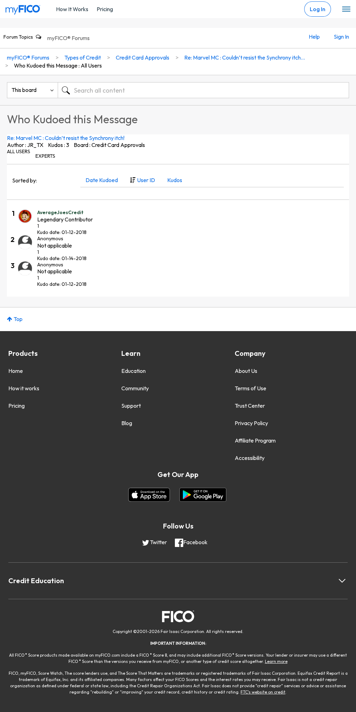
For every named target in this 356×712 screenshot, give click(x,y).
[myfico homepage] (23, 8)
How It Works (72, 9)
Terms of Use (250, 388)
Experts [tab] (45, 156)
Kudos (174, 180)
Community (135, 388)
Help (314, 36)
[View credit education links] (342, 580)
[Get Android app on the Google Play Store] (203, 494)
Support (131, 405)
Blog (126, 423)
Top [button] (18, 318)
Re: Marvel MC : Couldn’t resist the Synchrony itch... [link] (244, 57)
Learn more (276, 661)
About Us (246, 370)
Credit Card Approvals (142, 57)
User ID (146, 180)
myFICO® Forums (68, 37)
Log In (317, 9)
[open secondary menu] (346, 9)
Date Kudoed (102, 180)
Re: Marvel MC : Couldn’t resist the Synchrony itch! (65, 137)
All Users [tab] (18, 151)
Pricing (105, 9)
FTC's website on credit (263, 692)
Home (15, 370)
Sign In (341, 36)
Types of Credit (82, 57)
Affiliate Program (255, 440)
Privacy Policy (251, 423)
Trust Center (250, 405)
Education (133, 370)
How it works (23, 388)
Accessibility (250, 457)
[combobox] (203, 90)
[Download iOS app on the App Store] (149, 494)
